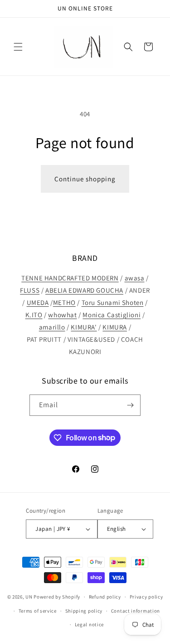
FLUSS (29, 290)
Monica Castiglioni (112, 314)
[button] (18, 47)
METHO (64, 302)
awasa (135, 278)
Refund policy (105, 597)
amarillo (52, 327)
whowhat (62, 314)
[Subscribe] (130, 405)
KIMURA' (84, 327)
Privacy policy (146, 597)
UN (28, 597)
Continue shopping (85, 179)
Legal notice (89, 624)
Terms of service (38, 611)
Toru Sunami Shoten (113, 302)
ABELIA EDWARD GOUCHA (84, 290)
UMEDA (38, 302)
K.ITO (34, 314)
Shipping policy (84, 611)
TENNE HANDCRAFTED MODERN (69, 278)
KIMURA (114, 327)
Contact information (135, 611)
